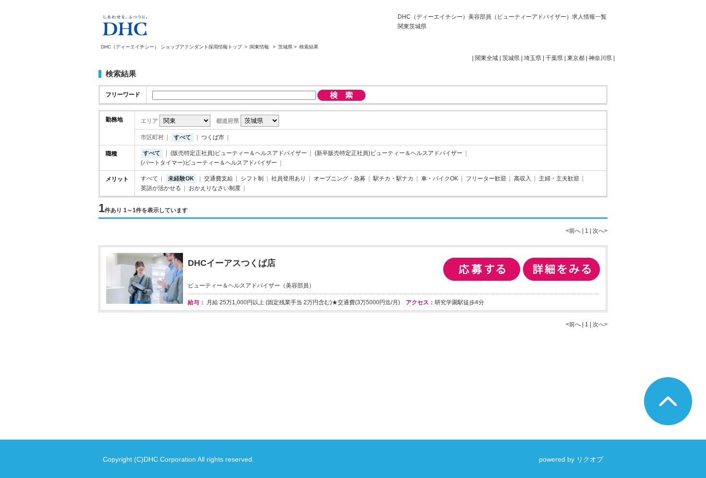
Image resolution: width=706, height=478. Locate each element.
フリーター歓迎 (486, 178)
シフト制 (252, 178)
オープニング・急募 (339, 178)
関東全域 (486, 58)
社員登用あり (288, 178)
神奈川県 (600, 58)
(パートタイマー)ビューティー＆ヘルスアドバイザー (209, 162)
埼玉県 (532, 58)
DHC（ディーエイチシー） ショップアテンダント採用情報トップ (171, 46)
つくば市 (212, 137)
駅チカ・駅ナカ (393, 178)
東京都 (575, 58)
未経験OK (181, 178)
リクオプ (589, 459)
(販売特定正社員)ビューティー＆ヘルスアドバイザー (238, 153)
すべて (182, 137)
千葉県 (554, 58)
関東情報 (260, 46)
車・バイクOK (439, 178)
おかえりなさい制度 (215, 188)
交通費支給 (218, 178)
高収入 (522, 178)
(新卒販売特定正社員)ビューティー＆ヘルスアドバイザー (389, 153)
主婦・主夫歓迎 (559, 178)
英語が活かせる (161, 188)
